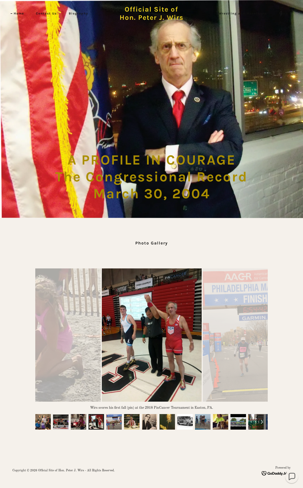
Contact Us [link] (46, 13)
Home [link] (19, 13)
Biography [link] (78, 13)
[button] (284, 13)
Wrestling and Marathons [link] (243, 13)
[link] (151, 19)
